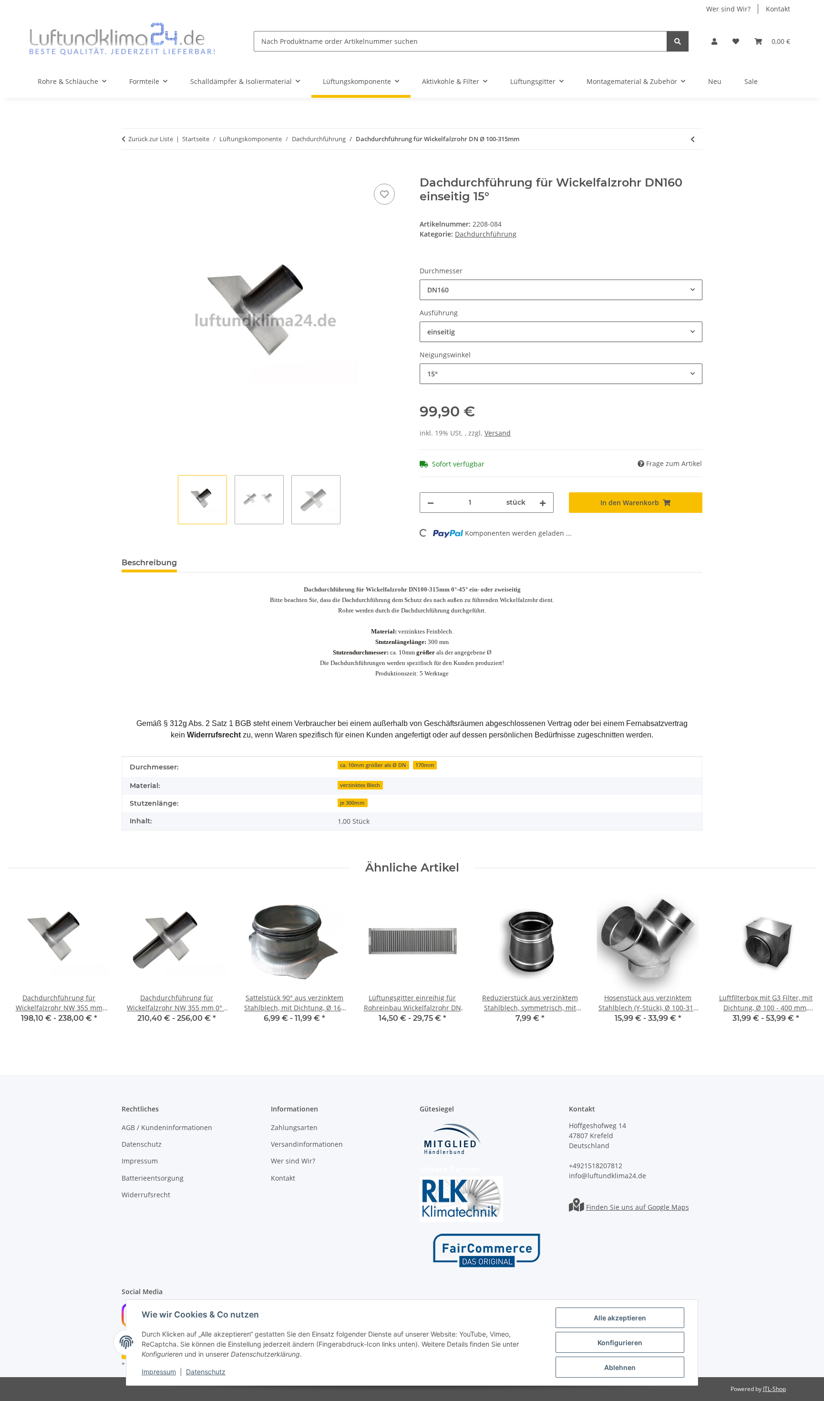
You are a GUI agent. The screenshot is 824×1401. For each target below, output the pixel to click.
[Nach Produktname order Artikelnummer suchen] (678, 41)
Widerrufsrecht (146, 1194)
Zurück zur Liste (150, 139)
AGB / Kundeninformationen (167, 1127)
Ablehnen (620, 1367)
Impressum (159, 1372)
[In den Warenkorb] (129, 171)
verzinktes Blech (360, 785)
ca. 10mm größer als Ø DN (373, 765)
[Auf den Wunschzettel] (384, 194)
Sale (751, 81)
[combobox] (561, 290)
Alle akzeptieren (620, 1318)
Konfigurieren (619, 1343)
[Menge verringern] (430, 502)
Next (801, 963)
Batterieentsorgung (153, 1178)
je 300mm (352, 802)
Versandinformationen (307, 1144)
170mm (424, 765)
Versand (497, 432)
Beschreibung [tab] (149, 562)
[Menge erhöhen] (542, 502)
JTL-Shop (774, 1389)
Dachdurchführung (485, 234)
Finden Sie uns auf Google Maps (637, 1207)
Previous (23, 963)
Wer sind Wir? (728, 8)
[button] (714, 41)
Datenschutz (206, 1372)
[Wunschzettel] (736, 41)
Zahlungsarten (294, 1127)
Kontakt (778, 8)
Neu (714, 81)
